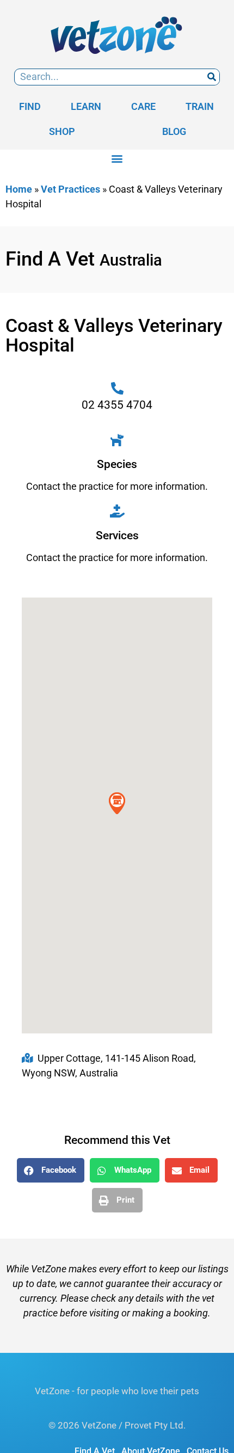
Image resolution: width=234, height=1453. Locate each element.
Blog (174, 131)
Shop (62, 131)
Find (30, 106)
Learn (86, 106)
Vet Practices (70, 189)
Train (200, 106)
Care (143, 106)
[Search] (211, 77)
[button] (117, 159)
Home (18, 189)
